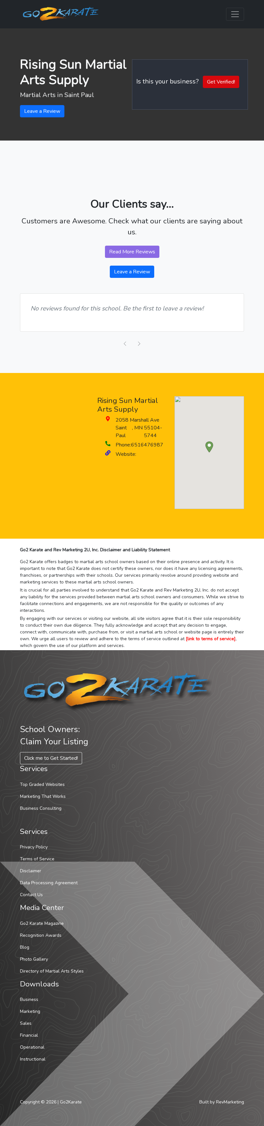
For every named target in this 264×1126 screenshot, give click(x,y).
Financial (29, 1035)
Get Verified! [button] (221, 81)
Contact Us (31, 895)
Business (29, 999)
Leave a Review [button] (42, 111)
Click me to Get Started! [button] (51, 758)
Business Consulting (40, 808)
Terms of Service (37, 859)
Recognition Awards (40, 935)
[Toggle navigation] (235, 14)
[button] (209, 447)
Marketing (30, 1011)
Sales (26, 1023)
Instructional (32, 1059)
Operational (32, 1047)
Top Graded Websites (42, 784)
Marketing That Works (43, 796)
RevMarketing (230, 1102)
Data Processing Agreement (49, 883)
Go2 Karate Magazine (42, 923)
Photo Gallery (34, 959)
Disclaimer (30, 871)
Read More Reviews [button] (132, 251)
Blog (24, 947)
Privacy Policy (34, 847)
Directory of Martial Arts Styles (52, 971)
